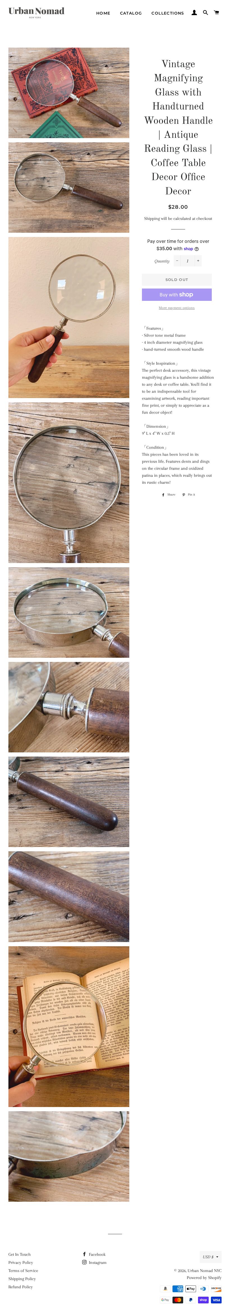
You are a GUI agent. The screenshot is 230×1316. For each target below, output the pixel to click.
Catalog (131, 13)
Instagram (97, 1262)
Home (103, 13)
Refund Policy (20, 1286)
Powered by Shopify (204, 1277)
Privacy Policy (20, 1262)
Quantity (162, 261)
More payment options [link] (177, 308)
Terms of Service (23, 1270)
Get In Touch (19, 1254)
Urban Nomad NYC (205, 1270)
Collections (167, 13)
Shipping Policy (22, 1278)
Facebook (96, 1254)
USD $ (208, 1256)
